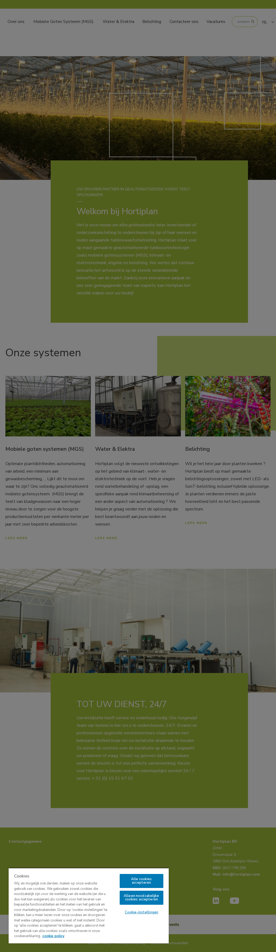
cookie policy (53, 936)
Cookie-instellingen (141, 912)
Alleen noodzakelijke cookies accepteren (141, 897)
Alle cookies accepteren (141, 881)
